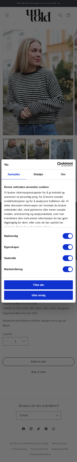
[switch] (68, 247)
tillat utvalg (38, 295)
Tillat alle (38, 284)
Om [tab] (63, 174)
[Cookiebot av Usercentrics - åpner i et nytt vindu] (57, 164)
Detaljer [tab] (39, 174)
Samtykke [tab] (14, 174)
